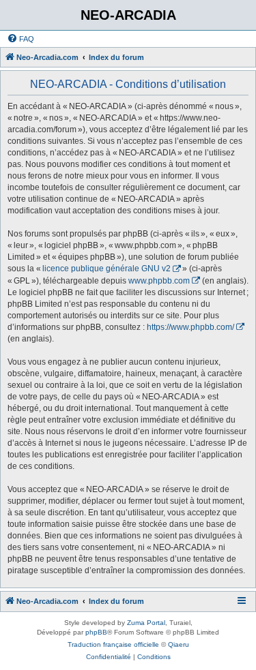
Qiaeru (178, 644)
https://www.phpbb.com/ (190, 327)
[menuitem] (20, 39)
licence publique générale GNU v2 (106, 268)
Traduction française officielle (113, 644)
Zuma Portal (146, 622)
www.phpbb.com (159, 281)
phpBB (96, 632)
